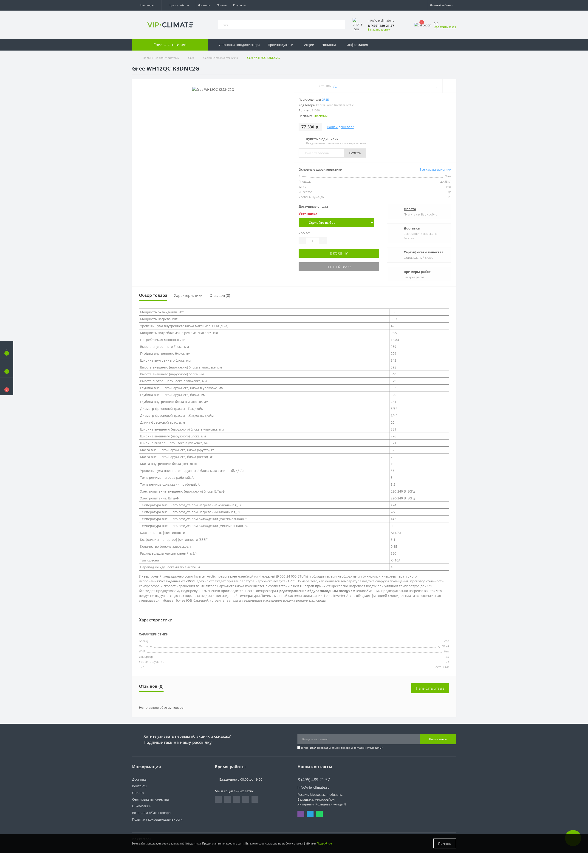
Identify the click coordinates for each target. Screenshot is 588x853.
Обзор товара (153, 295)
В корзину (336, 253)
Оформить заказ (445, 27)
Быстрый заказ (336, 267)
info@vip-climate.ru (313, 787)
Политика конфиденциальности (157, 819)
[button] (146, 5)
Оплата (222, 5)
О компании (141, 806)
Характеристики (188, 295)
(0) (335, 86)
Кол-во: (304, 233)
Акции (309, 45)
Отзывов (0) (219, 295)
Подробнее (324, 843)
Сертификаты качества (423, 252)
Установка (308, 213)
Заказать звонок (379, 29)
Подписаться (438, 739)
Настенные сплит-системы (161, 58)
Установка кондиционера (239, 45)
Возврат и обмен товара (333, 748)
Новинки (329, 45)
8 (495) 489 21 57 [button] (314, 779)
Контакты (239, 5)
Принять (444, 843)
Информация (357, 45)
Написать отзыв (430, 688)
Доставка (204, 5)
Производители (281, 45)
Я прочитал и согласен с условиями (342, 748)
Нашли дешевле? (340, 127)
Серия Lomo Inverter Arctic (220, 58)
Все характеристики (435, 169)
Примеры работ (417, 271)
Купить (355, 153)
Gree (191, 58)
